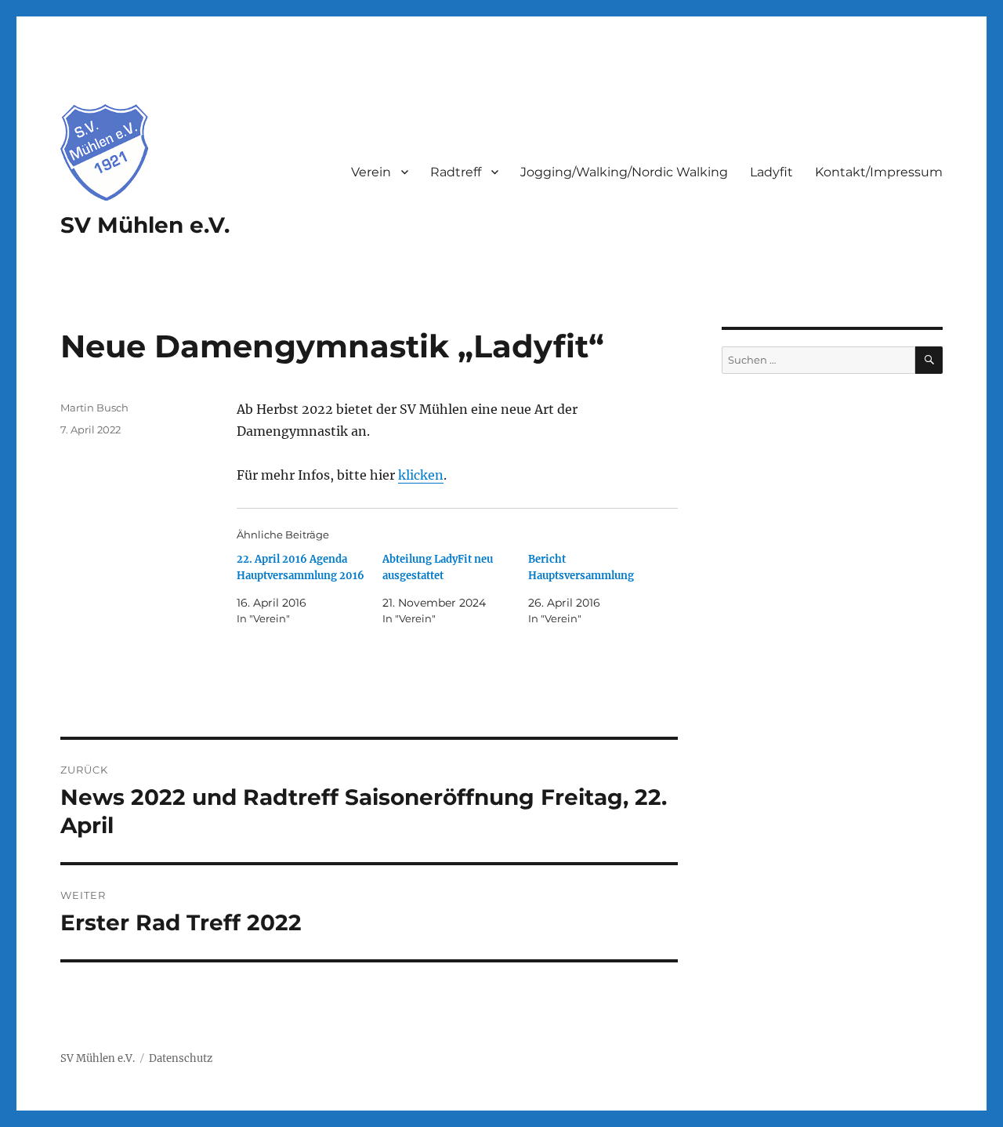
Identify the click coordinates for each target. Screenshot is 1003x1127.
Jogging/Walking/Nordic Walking (624, 172)
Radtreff (455, 172)
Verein (371, 172)
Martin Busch (94, 407)
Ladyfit (771, 172)
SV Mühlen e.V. (145, 225)
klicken (421, 475)
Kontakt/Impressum (879, 172)
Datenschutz (180, 1058)
